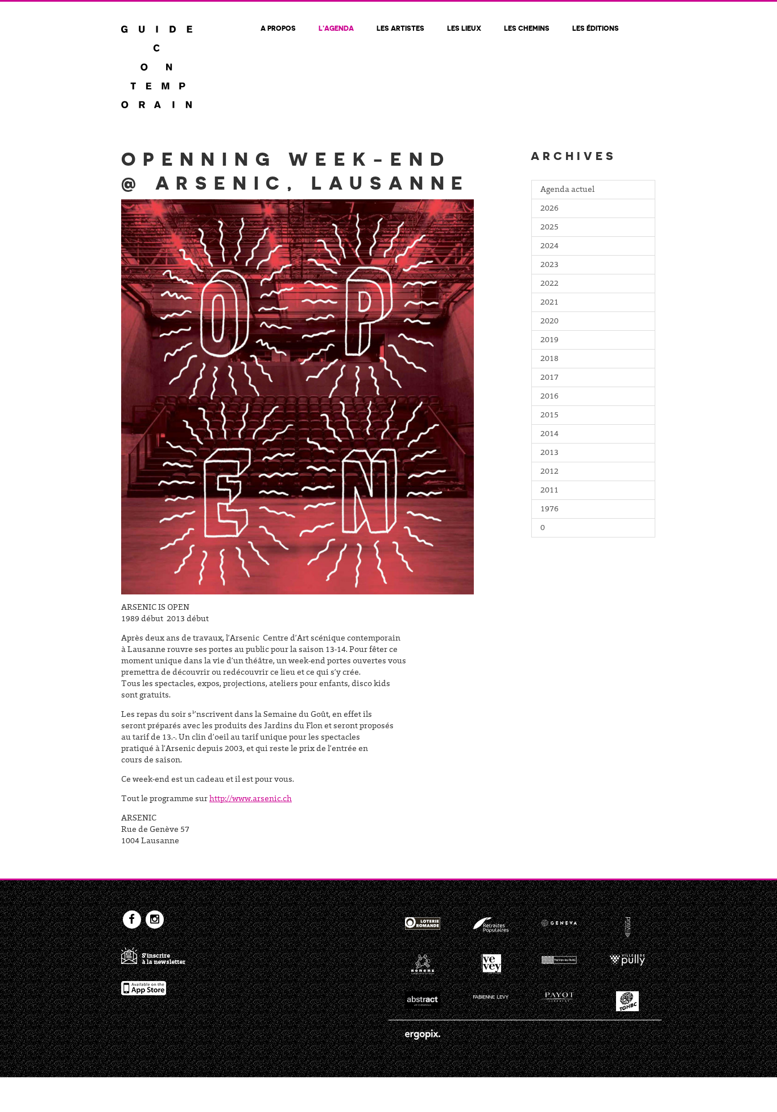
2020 (549, 322)
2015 (549, 416)
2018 (549, 359)
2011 (549, 491)
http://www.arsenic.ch (250, 799)
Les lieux (464, 28)
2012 (549, 472)
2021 (549, 303)
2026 (549, 209)
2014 (549, 434)
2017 (549, 378)
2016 (549, 397)
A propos (278, 28)
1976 (549, 510)
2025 (549, 228)
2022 (549, 284)
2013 (549, 453)
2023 (549, 265)
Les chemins (526, 28)
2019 (549, 340)
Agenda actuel (567, 190)
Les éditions (595, 28)
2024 (549, 247)
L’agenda (336, 28)
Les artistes (400, 28)
